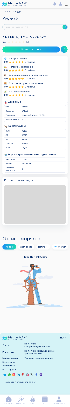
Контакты (8, 352)
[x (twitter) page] (31, 375)
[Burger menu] (66, 4)
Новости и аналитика (8, 363)
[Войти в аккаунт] (60, 4)
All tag (9, 247)
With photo (26, 247)
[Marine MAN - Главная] (14, 4)
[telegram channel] (4, 375)
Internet (62, 247)
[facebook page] (36, 375)
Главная (6, 12)
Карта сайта (10, 358)
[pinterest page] (22, 375)
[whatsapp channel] (9, 375)
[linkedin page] (18, 375)
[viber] (40, 375)
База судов (9, 369)
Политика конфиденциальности (37, 345)
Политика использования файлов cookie (39, 352)
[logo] (14, 338)
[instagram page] (13, 375)
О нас (6, 345)
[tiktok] (27, 375)
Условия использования (38, 358)
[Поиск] (65, 27)
